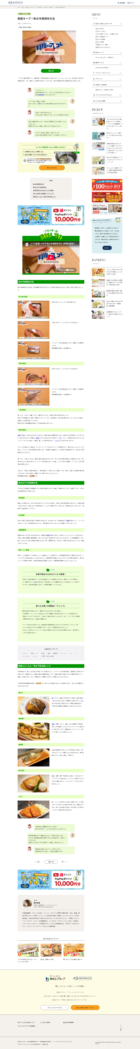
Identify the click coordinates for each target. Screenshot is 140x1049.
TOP (19, 7)
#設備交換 (55, 653)
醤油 (37, 438)
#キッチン (35, 656)
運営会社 (44, 1044)
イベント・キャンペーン (103, 73)
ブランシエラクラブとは (54, 1008)
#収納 (48, 653)
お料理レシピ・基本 (42, 7)
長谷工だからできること (103, 47)
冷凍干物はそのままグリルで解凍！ (43, 190)
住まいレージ (100, 52)
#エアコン (25, 653)
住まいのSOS (100, 29)
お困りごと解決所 (101, 85)
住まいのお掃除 (100, 39)
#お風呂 (43, 653)
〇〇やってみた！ (101, 31)
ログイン (132, 3)
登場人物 (51, 71)
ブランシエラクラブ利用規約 (26, 1026)
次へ (63, 862)
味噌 (53, 724)
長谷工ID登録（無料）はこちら (85, 1008)
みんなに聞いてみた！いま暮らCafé (107, 34)
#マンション (63, 653)
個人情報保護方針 (32, 1041)
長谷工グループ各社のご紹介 (104, 90)
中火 (35, 582)
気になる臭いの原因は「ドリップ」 (43, 193)
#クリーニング (73, 653)
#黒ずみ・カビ (34, 653)
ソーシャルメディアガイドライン (61, 1041)
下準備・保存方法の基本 (24, 27)
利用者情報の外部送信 (45, 1041)
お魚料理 (40, 95)
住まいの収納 (100, 42)
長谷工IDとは (21, 1041)
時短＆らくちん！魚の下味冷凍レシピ (44, 197)
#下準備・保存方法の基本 (47, 656)
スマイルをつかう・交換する (105, 57)
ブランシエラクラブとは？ (104, 95)
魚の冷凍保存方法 (38, 184)
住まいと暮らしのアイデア (29, 7)
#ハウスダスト (27, 656)
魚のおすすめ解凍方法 (39, 187)
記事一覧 (51, 862)
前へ (39, 862)
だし (82, 701)
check (106, 248)
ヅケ (60, 438)
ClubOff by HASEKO (102, 68)
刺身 (19, 435)
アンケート (99, 79)
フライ (57, 441)
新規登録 (122, 3)
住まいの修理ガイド (102, 37)
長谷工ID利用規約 (68, 1022)
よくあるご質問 (100, 101)
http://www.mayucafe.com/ (45, 907)
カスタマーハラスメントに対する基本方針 (28, 1044)
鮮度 (68, 520)
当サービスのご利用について (26, 1022)
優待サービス (100, 63)
